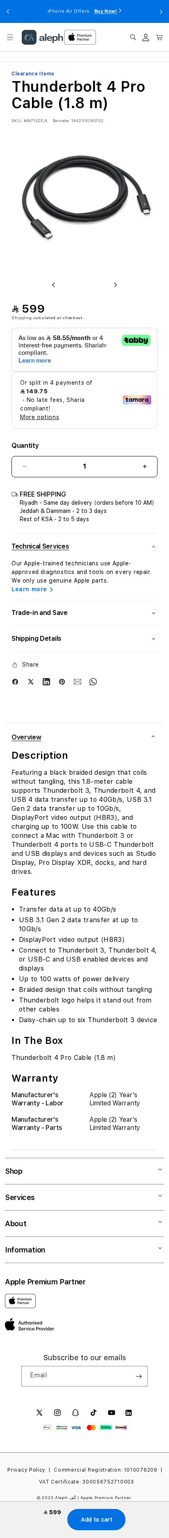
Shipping (21, 317)
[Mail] (77, 681)
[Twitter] (30, 681)
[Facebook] (15, 681)
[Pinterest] (62, 681)
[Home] (42, 37)
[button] (9, 37)
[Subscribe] (139, 1376)
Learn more (29, 589)
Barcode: (61, 120)
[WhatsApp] (93, 681)
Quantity (25, 445)
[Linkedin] (46, 681)
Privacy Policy (26, 1470)
